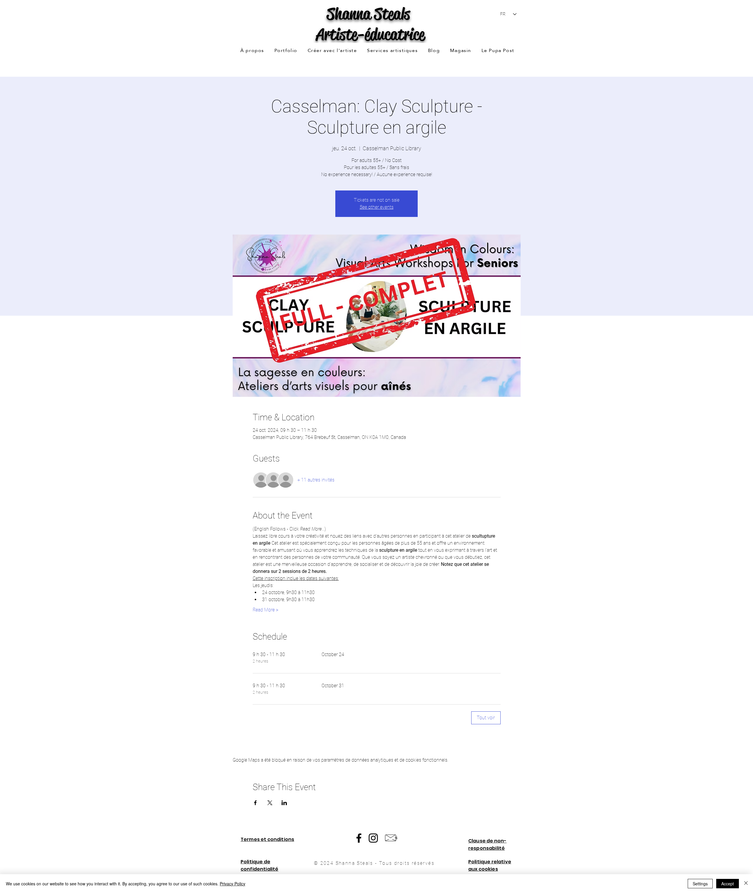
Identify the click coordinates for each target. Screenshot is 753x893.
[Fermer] (745, 883)
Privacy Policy (232, 884)
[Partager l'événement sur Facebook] (255, 802)
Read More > (265, 610)
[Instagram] (373, 838)
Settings (700, 884)
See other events (377, 207)
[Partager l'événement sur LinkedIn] (284, 802)
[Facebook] (359, 838)
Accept (727, 884)
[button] (285, 50)
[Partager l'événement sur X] (270, 802)
